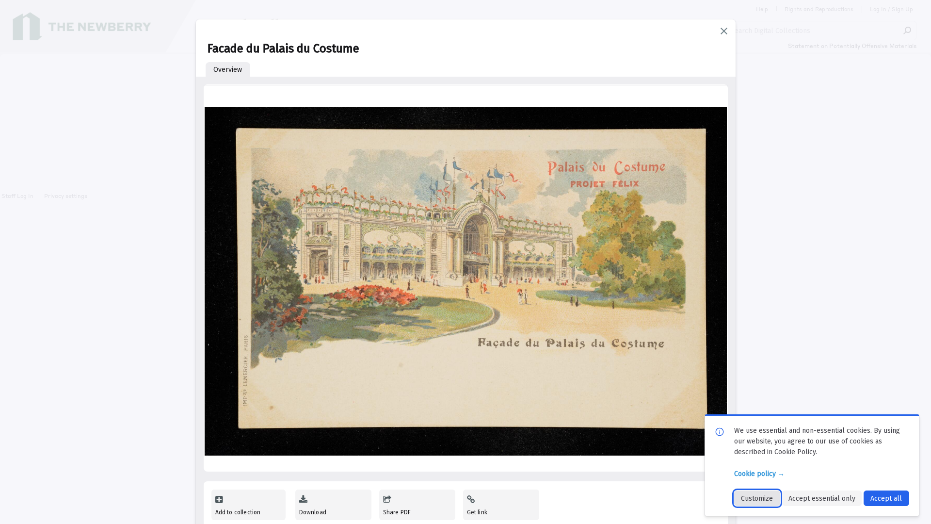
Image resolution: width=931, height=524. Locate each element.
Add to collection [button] (238, 512)
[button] (724, 31)
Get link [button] (477, 512)
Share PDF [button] (397, 512)
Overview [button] (227, 70)
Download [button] (312, 512)
